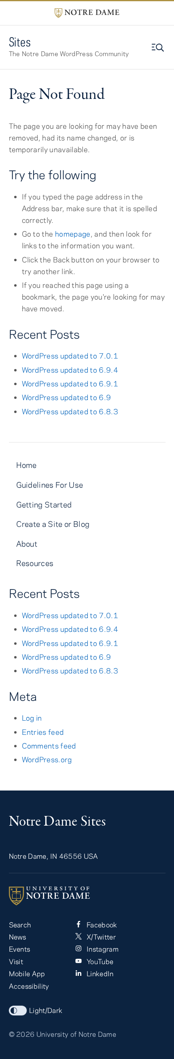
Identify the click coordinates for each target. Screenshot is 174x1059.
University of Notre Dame (76, 1034)
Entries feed (43, 732)
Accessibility (29, 985)
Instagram (102, 948)
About (27, 544)
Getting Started (44, 504)
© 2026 (22, 1034)
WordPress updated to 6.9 (66, 397)
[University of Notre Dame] (87, 896)
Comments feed (49, 746)
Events (19, 948)
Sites (20, 41)
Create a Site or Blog (53, 524)
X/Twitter (100, 936)
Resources (35, 563)
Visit (16, 961)
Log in (32, 718)
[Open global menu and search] (159, 48)
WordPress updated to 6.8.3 (70, 411)
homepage (73, 234)
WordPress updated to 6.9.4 (70, 370)
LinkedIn (99, 973)
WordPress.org (47, 759)
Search (20, 924)
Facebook (101, 924)
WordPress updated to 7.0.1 (70, 356)
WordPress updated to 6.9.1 (70, 383)
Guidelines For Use (49, 485)
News (17, 936)
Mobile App (27, 973)
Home (26, 465)
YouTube (99, 961)
